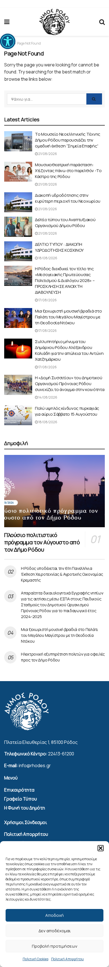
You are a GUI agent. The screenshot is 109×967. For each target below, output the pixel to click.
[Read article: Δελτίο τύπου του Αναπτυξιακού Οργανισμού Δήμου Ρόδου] (18, 227)
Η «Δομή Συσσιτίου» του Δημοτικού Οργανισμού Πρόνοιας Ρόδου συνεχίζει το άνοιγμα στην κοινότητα (70, 383)
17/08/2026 (47, 300)
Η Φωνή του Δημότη (24, 808)
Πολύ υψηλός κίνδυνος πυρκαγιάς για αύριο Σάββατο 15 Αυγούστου (67, 411)
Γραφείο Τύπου (20, 799)
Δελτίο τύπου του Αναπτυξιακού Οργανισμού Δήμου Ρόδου (65, 222)
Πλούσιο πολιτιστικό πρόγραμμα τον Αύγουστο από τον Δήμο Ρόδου (42, 542)
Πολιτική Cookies (35, 959)
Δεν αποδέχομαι (55, 931)
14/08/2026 (47, 397)
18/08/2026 (47, 258)
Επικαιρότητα (19, 790)
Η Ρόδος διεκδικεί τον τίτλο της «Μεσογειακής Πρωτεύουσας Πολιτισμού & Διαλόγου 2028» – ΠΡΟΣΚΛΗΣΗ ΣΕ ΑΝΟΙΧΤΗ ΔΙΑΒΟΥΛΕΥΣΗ (64, 280)
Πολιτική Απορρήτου (67, 959)
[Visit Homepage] (54, 22)
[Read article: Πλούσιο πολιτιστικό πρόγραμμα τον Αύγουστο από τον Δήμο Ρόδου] (54, 491)
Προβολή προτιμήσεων (54, 946)
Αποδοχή (54, 915)
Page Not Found (29, 43)
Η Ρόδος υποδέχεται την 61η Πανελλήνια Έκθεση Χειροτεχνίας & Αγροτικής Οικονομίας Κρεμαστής (62, 574)
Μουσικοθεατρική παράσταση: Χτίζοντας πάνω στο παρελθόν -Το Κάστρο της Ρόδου (68, 170)
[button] (7, 41)
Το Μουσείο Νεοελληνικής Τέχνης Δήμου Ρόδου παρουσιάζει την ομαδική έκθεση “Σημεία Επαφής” (67, 140)
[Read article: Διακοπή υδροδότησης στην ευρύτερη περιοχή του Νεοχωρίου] (18, 202)
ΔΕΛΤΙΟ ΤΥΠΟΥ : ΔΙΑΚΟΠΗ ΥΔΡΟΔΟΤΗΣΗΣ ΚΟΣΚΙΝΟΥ (59, 247)
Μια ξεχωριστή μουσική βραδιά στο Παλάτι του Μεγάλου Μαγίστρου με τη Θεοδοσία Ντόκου (68, 317)
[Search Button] (102, 22)
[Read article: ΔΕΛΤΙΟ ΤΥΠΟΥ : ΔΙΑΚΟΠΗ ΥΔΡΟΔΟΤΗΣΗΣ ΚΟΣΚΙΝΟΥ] (18, 251)
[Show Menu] (7, 22)
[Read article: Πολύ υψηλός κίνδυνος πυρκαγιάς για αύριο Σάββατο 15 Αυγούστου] (18, 415)
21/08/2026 (47, 153)
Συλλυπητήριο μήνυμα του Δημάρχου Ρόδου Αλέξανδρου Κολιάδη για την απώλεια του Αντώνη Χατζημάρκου (69, 350)
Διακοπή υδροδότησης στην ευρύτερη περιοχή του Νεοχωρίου (67, 198)
